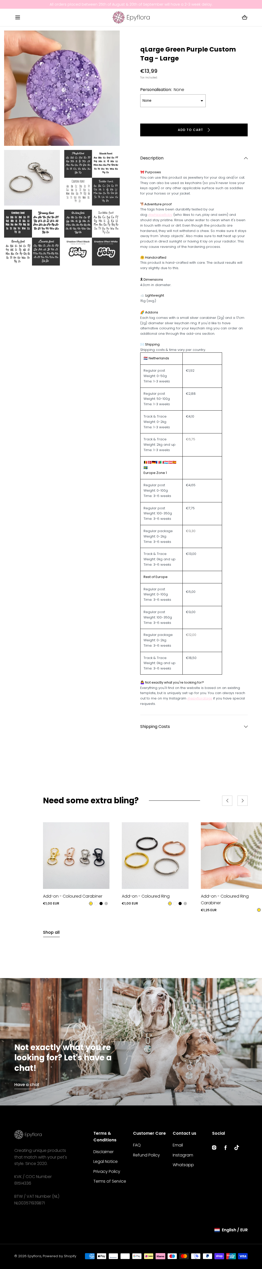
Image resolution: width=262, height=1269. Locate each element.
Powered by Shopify (59, 1256)
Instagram (183, 1155)
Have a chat (26, 1085)
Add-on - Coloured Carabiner (72, 896)
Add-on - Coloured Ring (146, 896)
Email (178, 1145)
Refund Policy (146, 1155)
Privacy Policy (106, 1171)
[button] (17, 17)
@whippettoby (160, 214)
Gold (91, 903)
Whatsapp (183, 1165)
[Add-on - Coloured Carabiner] (76, 855)
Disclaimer (103, 1152)
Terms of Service (109, 1181)
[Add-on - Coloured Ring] (155, 855)
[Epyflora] (131, 17)
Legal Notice (105, 1161)
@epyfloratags (199, 698)
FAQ (137, 1145)
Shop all (51, 932)
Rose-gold (96, 903)
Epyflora (34, 1256)
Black (101, 903)
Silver (106, 903)
